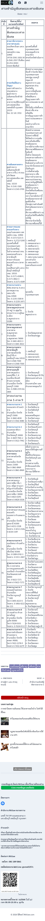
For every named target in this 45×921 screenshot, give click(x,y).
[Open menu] (41, 2)
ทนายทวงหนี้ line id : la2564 (13, 899)
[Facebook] (19, 2)
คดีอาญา (24, 666)
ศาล (38, 666)
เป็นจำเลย (6, 670)
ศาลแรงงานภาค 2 (14, 427)
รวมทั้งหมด (14, 666)
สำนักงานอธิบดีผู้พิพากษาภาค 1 (37, 681)
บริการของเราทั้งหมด (22, 769)
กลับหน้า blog (22, 697)
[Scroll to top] (40, 918)
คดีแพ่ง (32, 666)
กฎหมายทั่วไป (17, 670)
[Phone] (25, 2)
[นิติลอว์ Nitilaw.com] (7, 2)
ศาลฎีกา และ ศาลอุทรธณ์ (9, 681)
